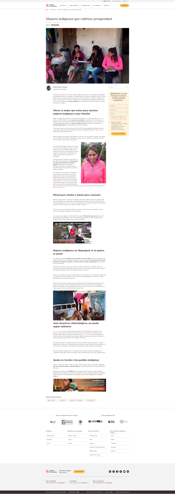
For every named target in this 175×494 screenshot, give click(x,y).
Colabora (106, 5)
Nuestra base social (95, 455)
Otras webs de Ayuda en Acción (117, 432)
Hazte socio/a (50, 435)
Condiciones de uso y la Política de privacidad (119, 118)
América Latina (72, 435)
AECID (101, 118)
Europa (70, 443)
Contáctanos (79, 471)
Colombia (113, 443)
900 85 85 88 (107, 1)
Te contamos (96, 5)
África (70, 439)
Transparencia (85, 5)
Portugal (113, 447)
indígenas (86, 334)
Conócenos (62, 5)
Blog (91, 439)
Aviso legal (109, 492)
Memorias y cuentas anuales (97, 447)
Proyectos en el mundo (74, 431)
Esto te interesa (94, 431)
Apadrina (49, 439)
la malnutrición (60, 187)
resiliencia (57, 331)
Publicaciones (93, 451)
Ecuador (113, 451)
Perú (112, 435)
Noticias (92, 443)
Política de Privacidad (94, 492)
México (113, 439)
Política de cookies (122, 492)
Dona (48, 443)
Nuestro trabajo (73, 5)
